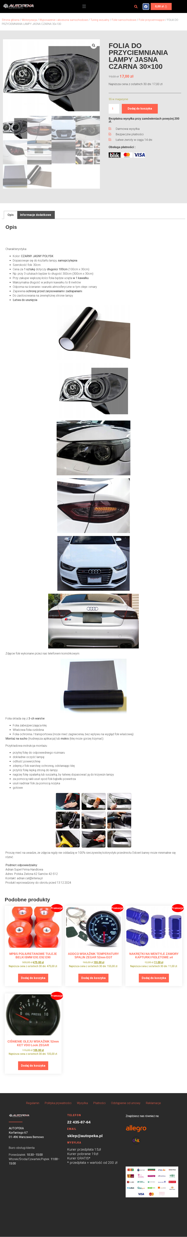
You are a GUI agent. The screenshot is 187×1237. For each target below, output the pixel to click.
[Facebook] (146, 6)
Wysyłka (82, 1103)
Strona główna (10, 20)
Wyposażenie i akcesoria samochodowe (63, 20)
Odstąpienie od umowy (125, 1103)
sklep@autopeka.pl (85, 1136)
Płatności (99, 1103)
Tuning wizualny (99, 20)
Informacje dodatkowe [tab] (35, 215)
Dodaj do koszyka (140, 108)
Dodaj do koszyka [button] (33, 978)
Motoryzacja (29, 20)
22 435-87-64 (79, 1122)
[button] (84, 6)
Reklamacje (153, 1103)
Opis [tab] (10, 215)
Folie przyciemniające (152, 20)
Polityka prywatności (58, 1103)
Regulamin (32, 1103)
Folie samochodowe (124, 20)
